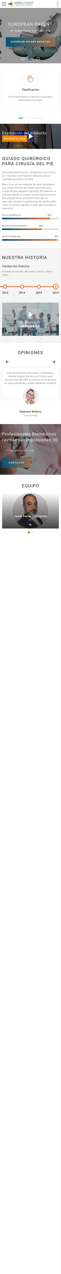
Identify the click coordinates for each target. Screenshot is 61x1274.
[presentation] (7, 362)
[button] (21, 118)
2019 (39, 292)
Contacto (17, 463)
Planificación (30, 89)
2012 (5, 292)
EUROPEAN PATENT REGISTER (30, 42)
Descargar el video (14, 138)
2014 (22, 292)
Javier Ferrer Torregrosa (30, 516)
